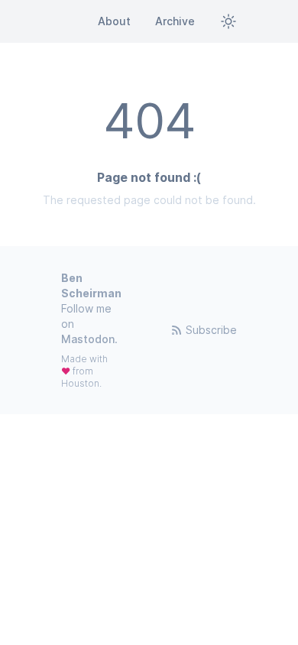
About (114, 21)
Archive (175, 21)
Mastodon (88, 338)
